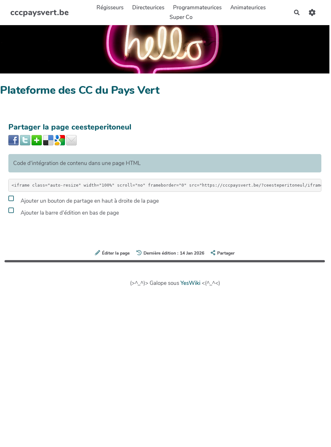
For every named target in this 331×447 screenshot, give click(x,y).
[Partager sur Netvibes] (37, 139)
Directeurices (148, 7)
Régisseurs (110, 7)
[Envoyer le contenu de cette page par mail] (71, 139)
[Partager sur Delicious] (48, 139)
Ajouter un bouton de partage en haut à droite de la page (89, 201)
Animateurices (248, 7)
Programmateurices (197, 7)
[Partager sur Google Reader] (60, 139)
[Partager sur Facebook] (13, 139)
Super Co (181, 17)
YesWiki (190, 283)
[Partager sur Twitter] (25, 139)
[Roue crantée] (312, 12)
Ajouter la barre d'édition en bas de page (69, 213)
